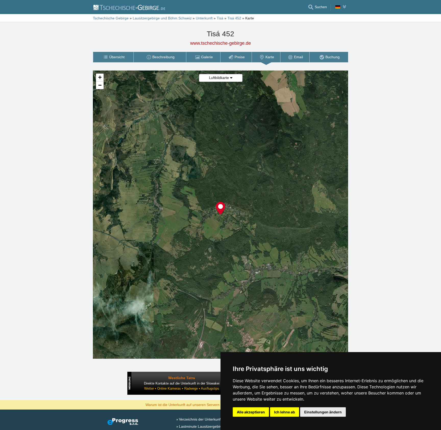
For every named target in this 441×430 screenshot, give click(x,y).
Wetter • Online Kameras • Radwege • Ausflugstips (181, 388)
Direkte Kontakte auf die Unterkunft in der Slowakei (181, 383)
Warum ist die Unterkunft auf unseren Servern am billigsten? (194, 404)
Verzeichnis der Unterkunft (200, 419)
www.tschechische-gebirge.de (220, 43)
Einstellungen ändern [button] (323, 412)
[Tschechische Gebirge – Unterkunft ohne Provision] (129, 7)
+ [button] (100, 77)
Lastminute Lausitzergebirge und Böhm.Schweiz (218, 426)
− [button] (100, 85)
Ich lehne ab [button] (284, 412)
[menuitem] (113, 57)
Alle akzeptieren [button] (251, 412)
